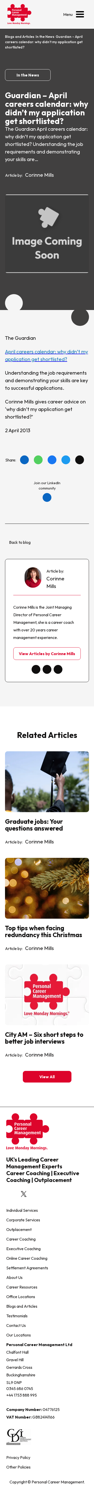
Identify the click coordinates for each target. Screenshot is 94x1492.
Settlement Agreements (27, 1267)
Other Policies (18, 1467)
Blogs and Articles (19, 36)
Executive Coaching (23, 1248)
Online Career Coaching (26, 1258)
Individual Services (22, 1210)
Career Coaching (21, 1239)
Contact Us (16, 1325)
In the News (45, 36)
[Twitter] (65, 459)
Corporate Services (23, 1219)
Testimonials (17, 1315)
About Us (14, 1277)
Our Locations (18, 1334)
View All (47, 1076)
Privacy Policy (18, 1457)
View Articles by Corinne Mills (47, 653)
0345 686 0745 (19, 1388)
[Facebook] (52, 459)
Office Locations (20, 1296)
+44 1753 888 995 (21, 1395)
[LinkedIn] (24, 459)
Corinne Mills (39, 175)
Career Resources (21, 1287)
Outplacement (19, 1229)
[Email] (79, 459)
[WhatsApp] (38, 459)
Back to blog (20, 542)
